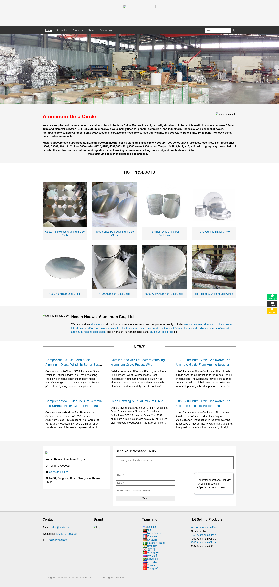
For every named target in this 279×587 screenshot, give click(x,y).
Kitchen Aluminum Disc (204, 527)
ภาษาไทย (152, 562)
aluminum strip (84, 328)
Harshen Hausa (156, 543)
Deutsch (152, 539)
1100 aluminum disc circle (114, 294)
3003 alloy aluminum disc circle (164, 294)
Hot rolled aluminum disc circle (214, 294)
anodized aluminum (202, 328)
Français (152, 536)
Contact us (106, 30)
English (151, 527)
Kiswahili (152, 559)
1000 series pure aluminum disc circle (115, 233)
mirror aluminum (180, 328)
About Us (62, 30)
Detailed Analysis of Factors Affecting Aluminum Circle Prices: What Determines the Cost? (138, 364)
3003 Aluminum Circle (203, 542)
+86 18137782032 (66, 534)
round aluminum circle (106, 328)
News (91, 30)
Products (78, 30)
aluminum (96, 324)
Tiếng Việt (153, 568)
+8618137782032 (57, 540)
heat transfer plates (95, 332)
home (48, 30)
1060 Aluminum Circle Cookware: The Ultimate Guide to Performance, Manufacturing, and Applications (203, 406)
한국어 (151, 549)
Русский (152, 555)
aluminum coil (212, 324)
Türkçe (151, 565)
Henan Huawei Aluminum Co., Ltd (83, 577)
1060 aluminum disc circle (65, 294)
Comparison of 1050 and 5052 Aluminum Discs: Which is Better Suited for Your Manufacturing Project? (73, 364)
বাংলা (149, 530)
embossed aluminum (158, 328)
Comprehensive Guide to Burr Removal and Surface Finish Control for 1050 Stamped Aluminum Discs (73, 406)
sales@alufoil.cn (60, 527)
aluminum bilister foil (161, 332)
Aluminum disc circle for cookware (164, 233)
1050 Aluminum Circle (203, 535)
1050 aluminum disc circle (214, 231)
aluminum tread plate (133, 328)
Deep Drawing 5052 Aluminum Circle (137, 401)
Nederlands (154, 533)
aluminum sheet (193, 324)
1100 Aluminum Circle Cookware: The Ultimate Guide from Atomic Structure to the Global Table (203, 364)
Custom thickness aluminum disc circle (65, 233)
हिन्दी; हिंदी (152, 546)
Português (153, 552)
